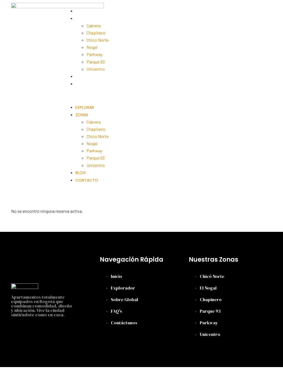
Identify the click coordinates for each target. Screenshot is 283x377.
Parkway (95, 54)
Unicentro (96, 68)
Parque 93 (96, 61)
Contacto (86, 84)
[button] (140, 95)
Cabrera (94, 25)
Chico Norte (98, 40)
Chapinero (96, 32)
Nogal (92, 47)
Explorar (84, 11)
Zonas (81, 18)
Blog (80, 76)
